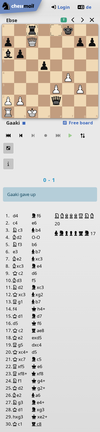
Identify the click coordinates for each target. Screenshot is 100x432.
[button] (58, 216)
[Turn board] (82, 135)
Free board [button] (80, 123)
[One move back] (20, 135)
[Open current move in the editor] (8, 148)
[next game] (82, 20)
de (88, 7)
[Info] (8, 164)
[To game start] (8, 135)
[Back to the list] (91, 20)
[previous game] (73, 20)
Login (64, 7)
